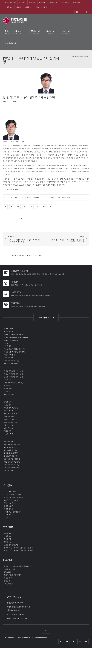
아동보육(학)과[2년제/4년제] (13, 374)
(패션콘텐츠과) (9, 428)
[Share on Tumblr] (24, 206)
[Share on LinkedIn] (18, 206)
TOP (46, 631)
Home (74, 56)
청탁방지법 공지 (9, 503)
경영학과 (7, 391)
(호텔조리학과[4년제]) (11, 360)
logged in (24, 255)
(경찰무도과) (8, 441)
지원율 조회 (8, 578)
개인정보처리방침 (10, 491)
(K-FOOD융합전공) (10, 450)
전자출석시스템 (9, 569)
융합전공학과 (8, 331)
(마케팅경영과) (9, 394)
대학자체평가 (8, 515)
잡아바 (18, 7)
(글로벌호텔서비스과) (11, 363)
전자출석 (22, 2)
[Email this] (50, 206)
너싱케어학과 (8, 434)
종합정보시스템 (10, 2)
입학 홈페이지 (10, 43)
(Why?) (17, 189)
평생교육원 (76, 2)
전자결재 (32, 2)
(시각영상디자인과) (10, 422)
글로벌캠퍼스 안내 (19, 270)
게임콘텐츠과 (8, 411)
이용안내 (50, 32)
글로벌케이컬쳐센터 (11, 545)
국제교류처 (65, 2)
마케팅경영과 (36, 197)
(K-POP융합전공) (9, 447)
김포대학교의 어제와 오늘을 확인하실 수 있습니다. (28, 285)
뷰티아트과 (8, 346)
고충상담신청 (8, 506)
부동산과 (7, 385)
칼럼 (43, 197)
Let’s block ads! (8, 189)
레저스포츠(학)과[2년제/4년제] (14, 349)
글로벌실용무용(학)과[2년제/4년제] (16, 337)
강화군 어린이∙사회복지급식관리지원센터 (18, 551)
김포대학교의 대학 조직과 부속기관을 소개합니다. (28, 306)
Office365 (42, 2)
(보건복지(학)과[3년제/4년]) (13, 383)
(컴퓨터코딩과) (9, 419)
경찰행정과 (8, 402)
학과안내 (35, 32)
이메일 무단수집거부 (11, 500)
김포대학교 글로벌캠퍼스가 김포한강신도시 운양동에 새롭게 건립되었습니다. (37, 274)
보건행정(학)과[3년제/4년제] (13, 377)
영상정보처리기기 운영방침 (13, 497)
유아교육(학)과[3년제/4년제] (13, 371)
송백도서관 (54, 2)
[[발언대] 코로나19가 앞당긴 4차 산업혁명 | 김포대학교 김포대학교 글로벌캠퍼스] (15, 20)
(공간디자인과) (9, 425)
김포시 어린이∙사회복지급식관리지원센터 (18, 548)
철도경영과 (8, 388)
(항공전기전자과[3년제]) (12, 462)
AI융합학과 (8, 431)
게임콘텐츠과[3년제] (11, 408)
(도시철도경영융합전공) (12, 459)
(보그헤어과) (8, 470)
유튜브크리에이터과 (11, 340)
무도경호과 (8, 405)
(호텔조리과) (8, 358)
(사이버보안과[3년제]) (11, 465)
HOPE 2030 (16, 292)
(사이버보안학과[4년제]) (12, 467)
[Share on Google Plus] (31, 206)
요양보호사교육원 (41, 7)
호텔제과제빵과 (9, 355)
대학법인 (7, 517)
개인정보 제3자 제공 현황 (12, 494)
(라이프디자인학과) (10, 413)
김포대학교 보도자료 (82, 56)
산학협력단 (9, 7)
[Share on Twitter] (11, 206)
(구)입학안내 (8, 584)
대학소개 (20, 32)
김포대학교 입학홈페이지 (12, 575)
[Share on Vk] (44, 206)
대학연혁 (15, 281)
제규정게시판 (8, 509)
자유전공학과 (8, 329)
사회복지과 (8, 380)
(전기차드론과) (9, 416)
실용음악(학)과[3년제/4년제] (13, 334)
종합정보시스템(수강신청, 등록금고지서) (18, 566)
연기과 (6, 343)
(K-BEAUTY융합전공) (11, 456)
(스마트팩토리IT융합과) (12, 444)
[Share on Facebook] (5, 206)
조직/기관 (15, 303)
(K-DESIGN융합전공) (11, 453)
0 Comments (51, 197)
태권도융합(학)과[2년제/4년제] (14, 352)
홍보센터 (66, 32)
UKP (20, 218)
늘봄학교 (28, 7)
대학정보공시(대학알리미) (13, 512)
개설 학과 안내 (45, 317)
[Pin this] (37, 206)
